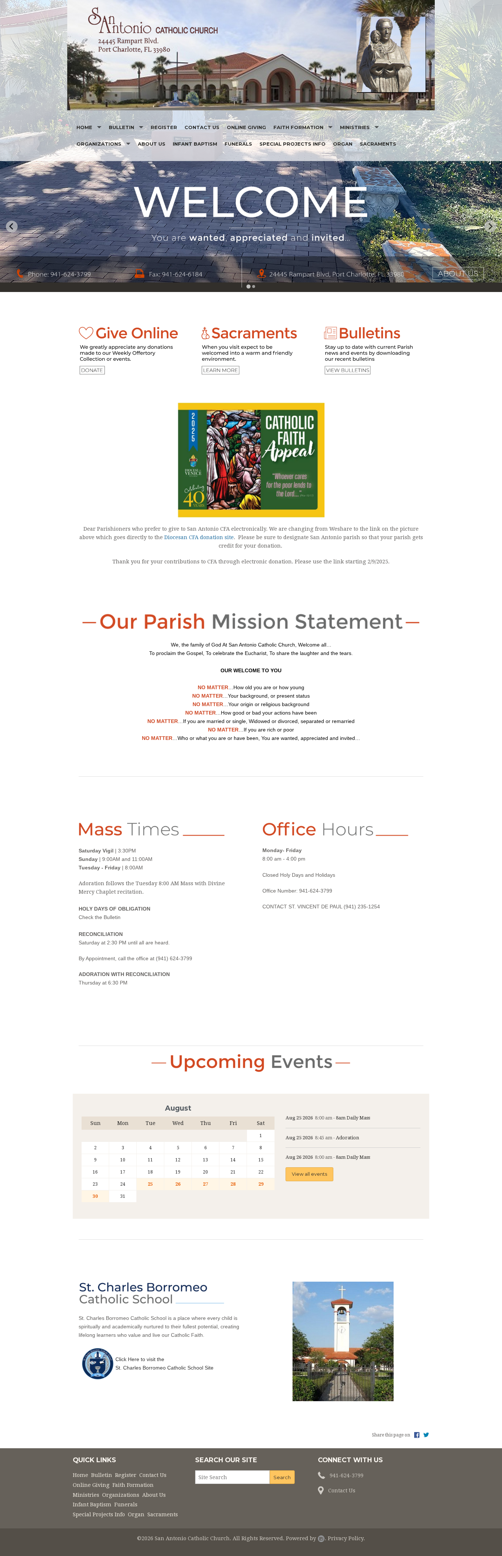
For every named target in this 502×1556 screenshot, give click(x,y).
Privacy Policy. (346, 1538)
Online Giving (246, 127)
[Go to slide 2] (253, 286)
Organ (342, 144)
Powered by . (306, 1538)
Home (84, 127)
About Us (151, 144)
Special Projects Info (292, 144)
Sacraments (378, 144)
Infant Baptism (195, 144)
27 (205, 1184)
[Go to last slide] (12, 226)
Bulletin (121, 127)
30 (95, 1196)
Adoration (347, 1137)
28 (233, 1184)
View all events (309, 1174)
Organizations (98, 144)
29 (260, 1184)
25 (150, 1184)
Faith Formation (298, 127)
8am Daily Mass (353, 1118)
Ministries (355, 127)
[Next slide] (490, 226)
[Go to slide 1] (248, 286)
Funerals (238, 144)
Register (164, 127)
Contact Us (201, 127)
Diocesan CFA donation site (199, 537)
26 (177, 1184)
